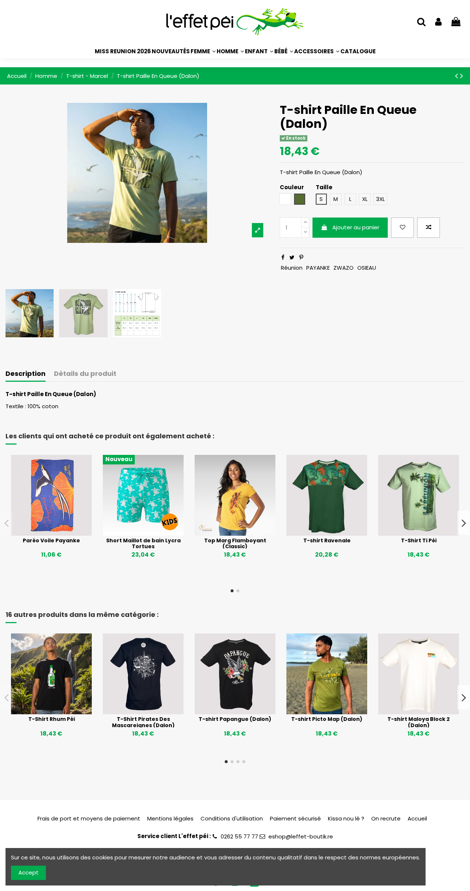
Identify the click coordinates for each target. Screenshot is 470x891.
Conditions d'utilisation (231, 818)
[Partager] (283, 257)
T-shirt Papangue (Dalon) (235, 719)
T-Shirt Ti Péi (419, 540)
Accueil (417, 818)
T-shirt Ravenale (327, 540)
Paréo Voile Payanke (51, 540)
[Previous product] (457, 76)
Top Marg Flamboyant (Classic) (235, 543)
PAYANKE (318, 268)
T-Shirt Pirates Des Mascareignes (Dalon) (143, 722)
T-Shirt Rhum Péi (51, 719)
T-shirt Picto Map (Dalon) (326, 719)
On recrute (386, 818)
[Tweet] (291, 257)
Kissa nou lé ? (346, 818)
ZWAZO (343, 268)
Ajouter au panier (355, 227)
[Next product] (461, 76)
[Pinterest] (301, 257)
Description (26, 374)
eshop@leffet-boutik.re (300, 836)
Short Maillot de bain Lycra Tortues (143, 543)
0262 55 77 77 (239, 836)
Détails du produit (85, 374)
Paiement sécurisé (295, 818)
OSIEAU (366, 268)
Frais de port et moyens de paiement (88, 818)
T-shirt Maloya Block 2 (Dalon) (418, 722)
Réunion (292, 268)
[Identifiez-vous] (438, 22)
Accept (28, 872)
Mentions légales (170, 818)
